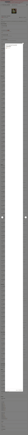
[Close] (23, 43)
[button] (2, 218)
